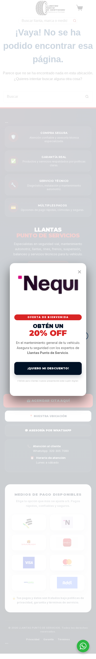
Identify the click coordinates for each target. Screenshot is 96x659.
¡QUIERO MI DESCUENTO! (48, 368)
